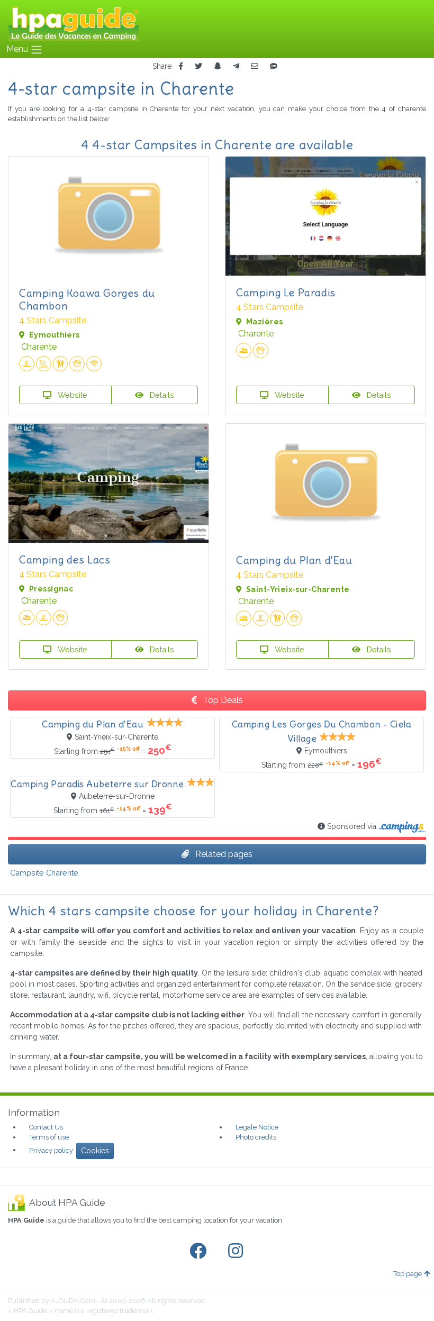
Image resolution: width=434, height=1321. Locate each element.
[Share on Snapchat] (217, 66)
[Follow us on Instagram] (237, 1251)
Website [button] (71, 394)
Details (161, 394)
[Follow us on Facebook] (200, 1251)
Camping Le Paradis (286, 292)
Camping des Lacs (65, 559)
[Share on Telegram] (236, 66)
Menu (18, 49)
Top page (407, 1274)
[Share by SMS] (273, 66)
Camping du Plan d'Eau (294, 560)
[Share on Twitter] (198, 66)
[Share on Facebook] (181, 66)
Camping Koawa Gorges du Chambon (87, 299)
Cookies (95, 1150)
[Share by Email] (254, 66)
